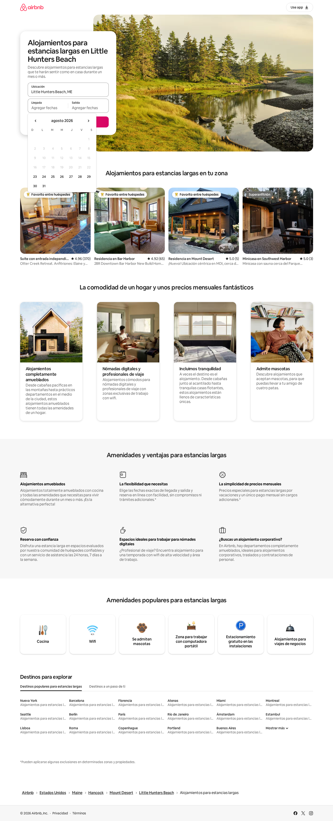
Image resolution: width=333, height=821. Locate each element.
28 (80, 177)
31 (44, 186)
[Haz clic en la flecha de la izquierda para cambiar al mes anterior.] (35, 120)
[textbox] (48, 108)
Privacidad (60, 813)
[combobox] (68, 92)
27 (71, 177)
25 (53, 177)
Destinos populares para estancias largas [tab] (51, 686)
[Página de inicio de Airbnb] (31, 7)
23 (35, 177)
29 (89, 177)
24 (44, 177)
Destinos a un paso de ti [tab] (107, 686)
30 (35, 186)
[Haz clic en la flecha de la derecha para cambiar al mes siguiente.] (88, 120)
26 (62, 177)
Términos (79, 813)
